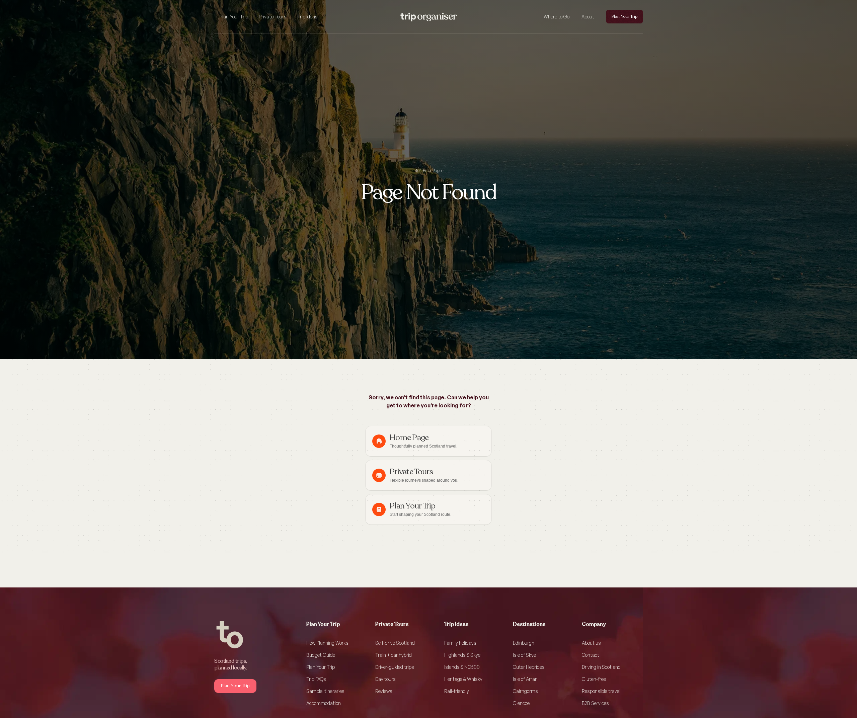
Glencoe (521, 703)
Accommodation (323, 703)
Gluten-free (594, 679)
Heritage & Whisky (463, 679)
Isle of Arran (525, 679)
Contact (590, 655)
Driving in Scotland (601, 667)
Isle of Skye (524, 655)
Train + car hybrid (393, 655)
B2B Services (595, 703)
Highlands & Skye (462, 655)
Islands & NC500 (462, 667)
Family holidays (460, 643)
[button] (233, 16)
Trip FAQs (316, 679)
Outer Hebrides (529, 667)
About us (591, 643)
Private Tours (273, 16)
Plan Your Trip (234, 16)
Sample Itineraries (325, 691)
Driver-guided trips (394, 667)
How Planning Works (327, 643)
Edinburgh (523, 643)
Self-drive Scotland (395, 643)
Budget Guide (320, 655)
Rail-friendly (456, 691)
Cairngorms (525, 691)
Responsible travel (601, 691)
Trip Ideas (307, 16)
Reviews (383, 691)
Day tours (385, 679)
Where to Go (556, 16)
